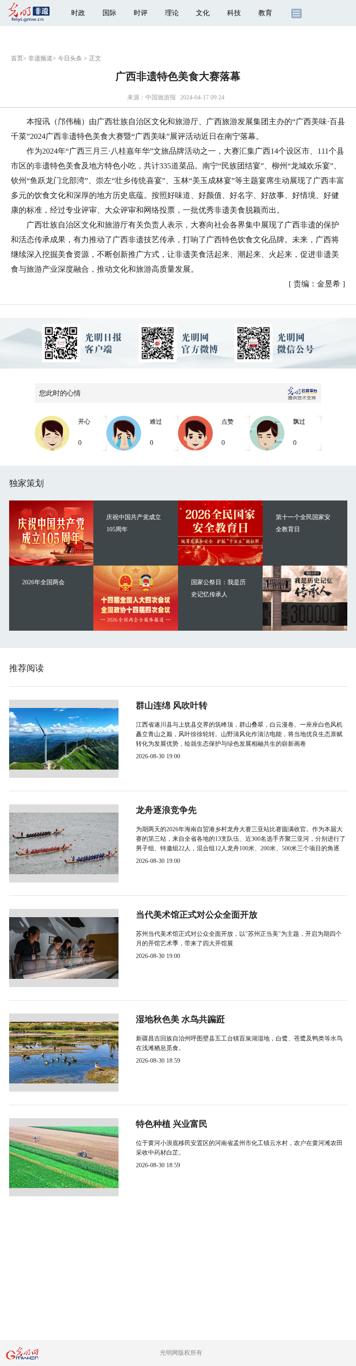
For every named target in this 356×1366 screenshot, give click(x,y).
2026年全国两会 (43, 582)
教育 (265, 12)
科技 (234, 12)
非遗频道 (40, 58)
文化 (203, 12)
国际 (109, 12)
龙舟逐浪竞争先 (166, 810)
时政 (78, 12)
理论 (172, 12)
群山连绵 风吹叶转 (172, 705)
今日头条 (70, 58)
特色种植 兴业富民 (172, 1124)
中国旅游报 (160, 97)
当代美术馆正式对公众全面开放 (196, 914)
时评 (141, 12)
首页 (17, 58)
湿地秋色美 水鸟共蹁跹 (180, 1019)
